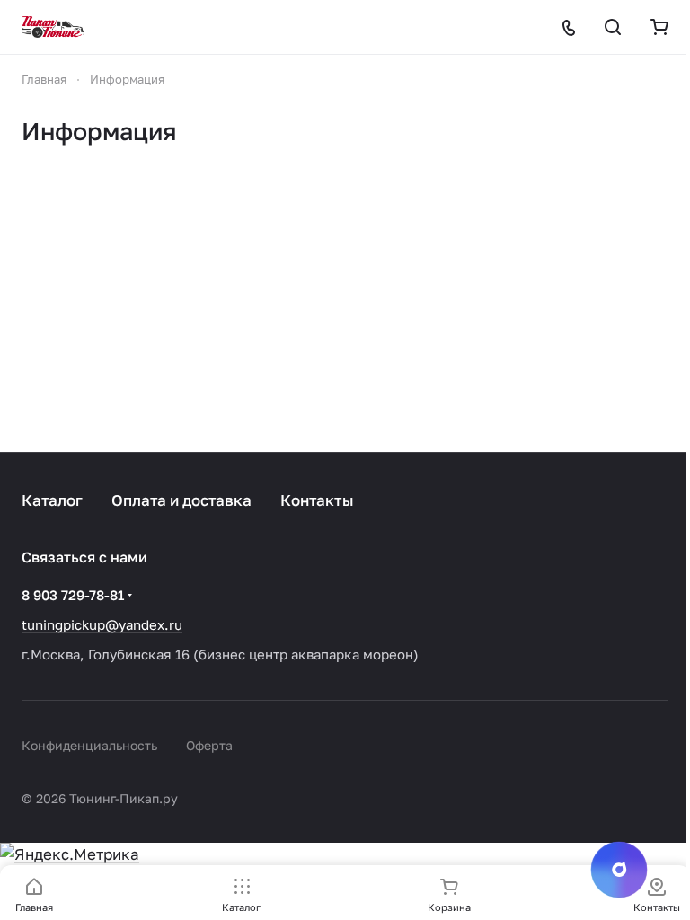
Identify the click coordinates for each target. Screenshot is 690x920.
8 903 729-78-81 (73, 595)
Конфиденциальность (89, 745)
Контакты (317, 500)
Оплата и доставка (181, 500)
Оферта (209, 745)
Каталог (52, 500)
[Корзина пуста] (659, 27)
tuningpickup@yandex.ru (102, 624)
